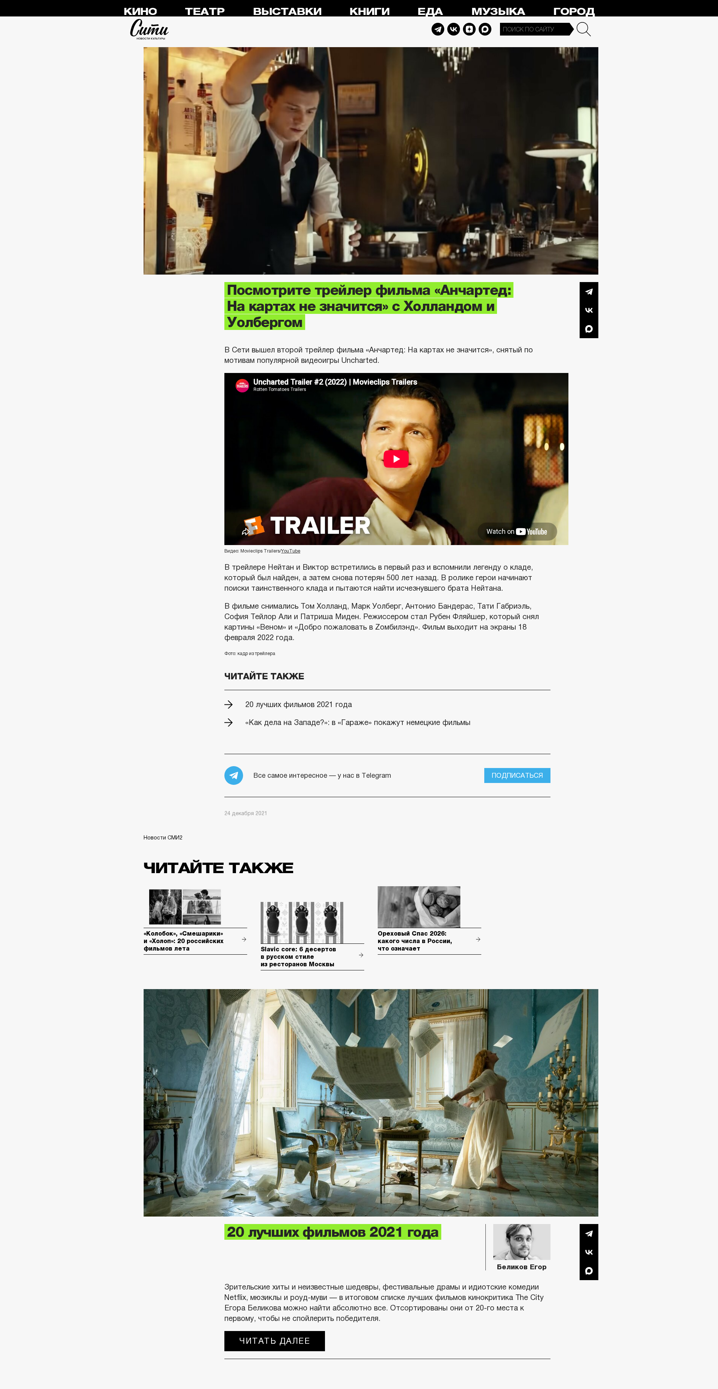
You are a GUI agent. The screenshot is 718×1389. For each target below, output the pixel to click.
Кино (140, 11)
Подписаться (517, 775)
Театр (204, 11)
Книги (369, 11)
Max (485, 29)
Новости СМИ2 (163, 838)
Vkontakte (453, 29)
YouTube (290, 551)
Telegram (438, 29)
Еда (430, 11)
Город (574, 11)
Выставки (287, 11)
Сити (149, 29)
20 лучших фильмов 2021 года (298, 704)
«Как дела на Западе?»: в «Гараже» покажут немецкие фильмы (357, 722)
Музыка (498, 11)
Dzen (469, 29)
